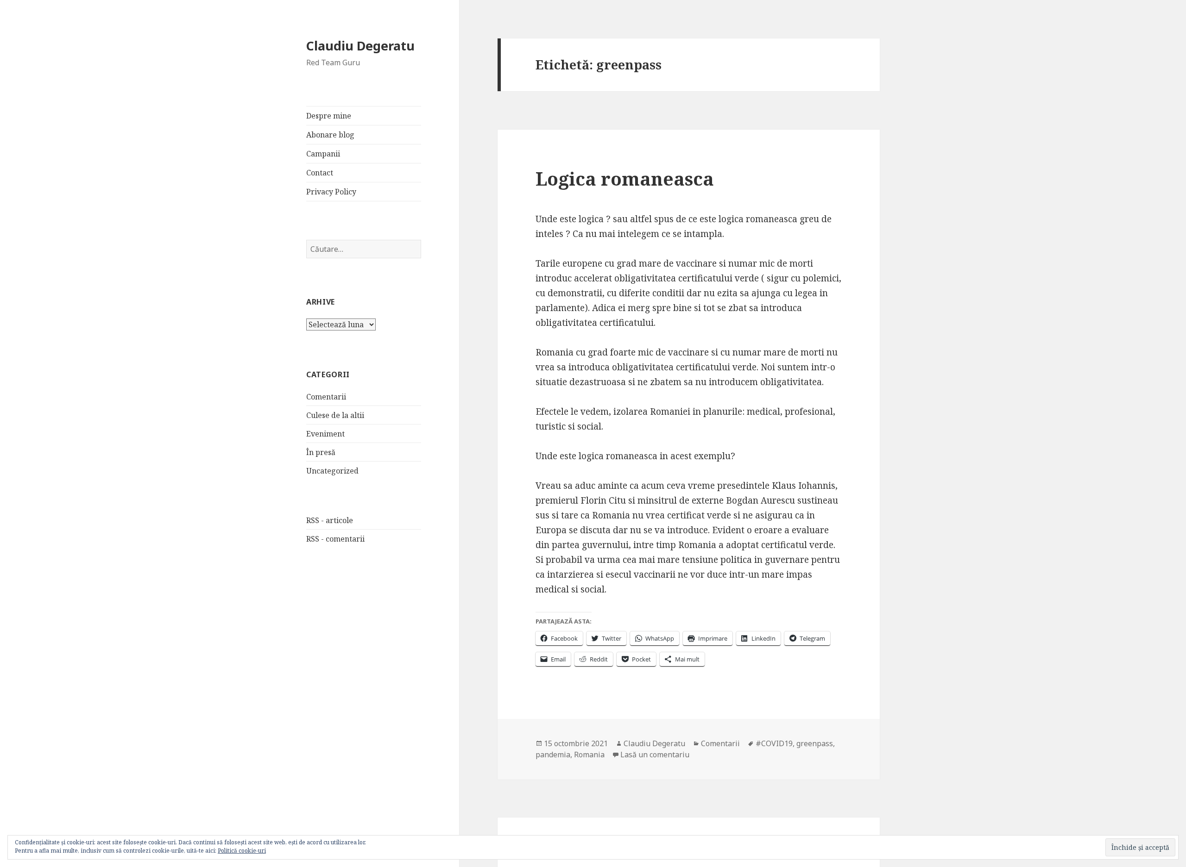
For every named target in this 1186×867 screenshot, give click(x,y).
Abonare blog (330, 135)
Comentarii (326, 397)
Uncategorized (332, 471)
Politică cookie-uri (242, 851)
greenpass (814, 743)
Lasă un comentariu (654, 754)
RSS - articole (329, 520)
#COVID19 (774, 743)
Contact (319, 173)
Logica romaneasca (625, 178)
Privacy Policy (331, 192)
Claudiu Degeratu (360, 45)
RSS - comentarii (335, 539)
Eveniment (325, 434)
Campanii (323, 154)
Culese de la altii (335, 415)
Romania (589, 754)
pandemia (553, 754)
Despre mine (328, 116)
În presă (320, 452)
